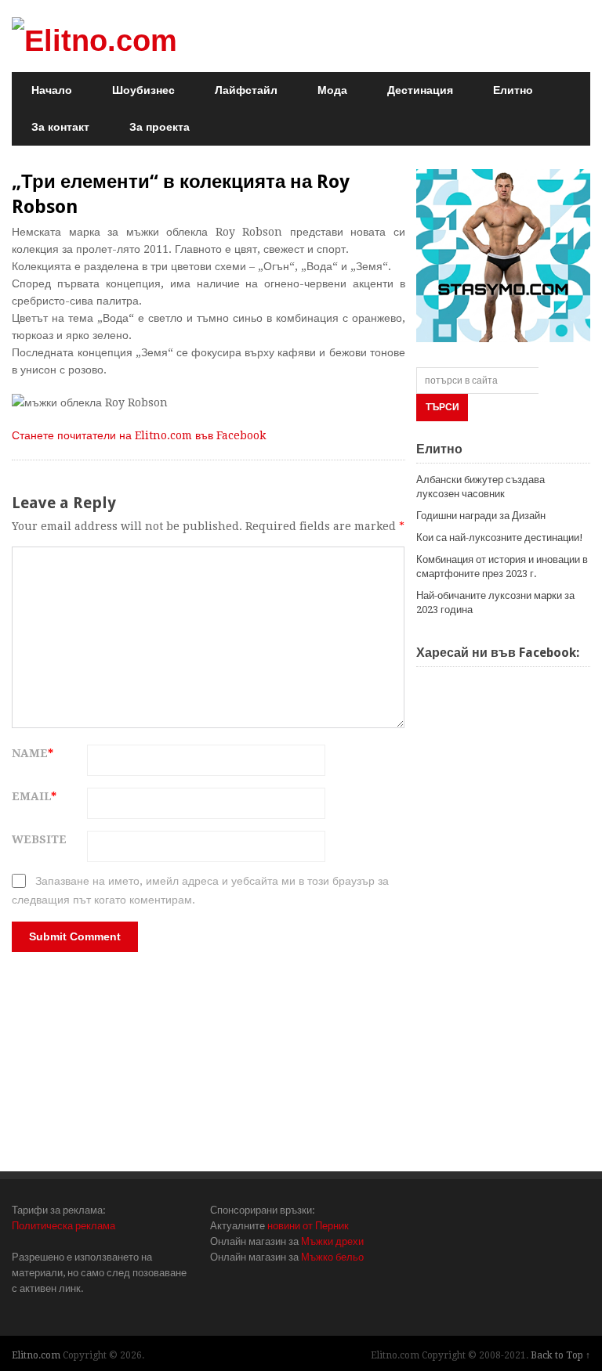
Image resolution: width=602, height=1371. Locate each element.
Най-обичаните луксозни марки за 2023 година (495, 602)
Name (32, 753)
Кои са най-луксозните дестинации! (499, 537)
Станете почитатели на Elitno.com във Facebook (139, 435)
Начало (51, 90)
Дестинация (420, 90)
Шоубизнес (143, 90)
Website (39, 839)
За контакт (60, 127)
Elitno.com (36, 1355)
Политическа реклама (63, 1226)
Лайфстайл (246, 90)
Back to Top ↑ (560, 1355)
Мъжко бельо (332, 1257)
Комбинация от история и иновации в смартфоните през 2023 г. (502, 566)
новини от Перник (308, 1226)
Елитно (513, 90)
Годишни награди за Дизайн (481, 515)
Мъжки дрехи (332, 1241)
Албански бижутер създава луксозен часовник (480, 487)
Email (34, 796)
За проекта (159, 127)
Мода (332, 90)
